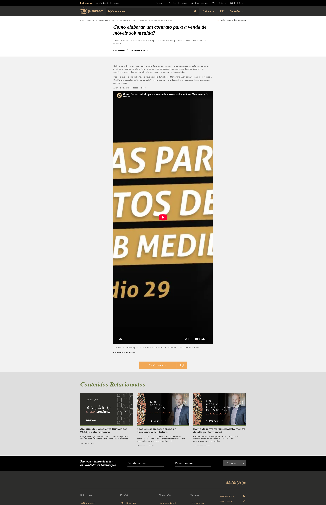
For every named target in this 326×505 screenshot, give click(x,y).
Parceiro (161, 3)
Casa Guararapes (180, 3)
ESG (222, 11)
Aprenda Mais (105, 20)
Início (82, 20)
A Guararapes (88, 503)
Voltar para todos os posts (233, 20)
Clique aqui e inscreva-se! (124, 352)
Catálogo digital (168, 503)
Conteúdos (92, 20)
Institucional (86, 3)
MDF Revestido (128, 503)
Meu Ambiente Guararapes (107, 3)
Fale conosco (197, 503)
